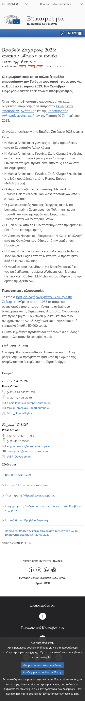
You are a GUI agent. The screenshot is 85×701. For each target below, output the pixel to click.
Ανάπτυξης (28, 111)
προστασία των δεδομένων (60, 688)
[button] (75, 33)
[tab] (42, 605)
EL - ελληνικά (10, 3)
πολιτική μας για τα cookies (22, 693)
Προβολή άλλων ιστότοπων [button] (56, 4)
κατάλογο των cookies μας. (63, 693)
